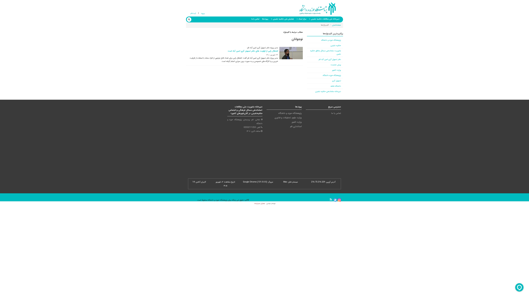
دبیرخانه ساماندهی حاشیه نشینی (328, 91)
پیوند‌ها (265, 18)
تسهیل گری (336, 80)
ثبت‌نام (193, 13)
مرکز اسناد (302, 18)
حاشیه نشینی (335, 45)
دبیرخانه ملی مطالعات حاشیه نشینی (325, 18)
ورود (203, 13)
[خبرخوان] (331, 199)
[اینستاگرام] (339, 199)
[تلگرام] (335, 199)
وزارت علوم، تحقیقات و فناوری (288, 117)
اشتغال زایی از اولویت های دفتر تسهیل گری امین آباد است (253, 51)
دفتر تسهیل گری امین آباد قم (330, 59)
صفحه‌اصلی (336, 25)
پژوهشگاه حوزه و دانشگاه (331, 40)
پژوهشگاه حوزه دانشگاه (332, 75)
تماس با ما (255, 18)
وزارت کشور (336, 70)
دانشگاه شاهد (335, 86)
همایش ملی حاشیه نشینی (283, 18)
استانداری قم (296, 126)
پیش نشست (336, 64)
